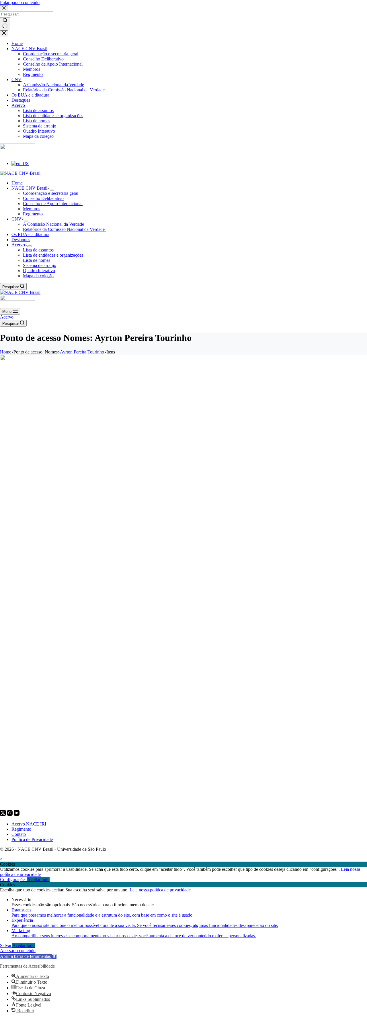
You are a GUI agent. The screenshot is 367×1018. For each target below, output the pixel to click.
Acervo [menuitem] (18, 105)
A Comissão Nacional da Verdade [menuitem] (53, 84)
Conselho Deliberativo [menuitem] (43, 58)
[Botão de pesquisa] (5, 23)
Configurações (13, 879)
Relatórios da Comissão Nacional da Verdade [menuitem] (64, 89)
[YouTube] (16, 814)
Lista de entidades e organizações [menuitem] (53, 115)
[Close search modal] (4, 8)
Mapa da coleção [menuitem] (38, 136)
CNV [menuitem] (16, 79)
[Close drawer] (4, 33)
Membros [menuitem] (31, 69)
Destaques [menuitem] (20, 100)
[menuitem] (20, 163)
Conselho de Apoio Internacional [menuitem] (53, 64)
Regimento (21, 829)
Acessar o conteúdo (18, 950)
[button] (28, 956)
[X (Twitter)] (3, 814)
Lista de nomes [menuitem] (36, 120)
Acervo (6, 317)
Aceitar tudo (38, 879)
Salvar (6, 945)
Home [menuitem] (17, 43)
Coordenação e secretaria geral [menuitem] (50, 53)
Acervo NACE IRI (28, 824)
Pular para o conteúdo (20, 2)
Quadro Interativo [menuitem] (39, 131)
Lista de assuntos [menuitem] (38, 110)
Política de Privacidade (32, 839)
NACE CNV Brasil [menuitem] (29, 48)
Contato (18, 834)
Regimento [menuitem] (33, 74)
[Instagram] (10, 814)
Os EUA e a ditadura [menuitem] (30, 95)
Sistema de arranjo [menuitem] (39, 125)
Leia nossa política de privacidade (160, 889)
